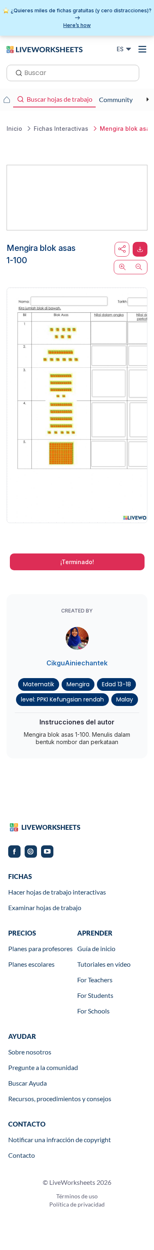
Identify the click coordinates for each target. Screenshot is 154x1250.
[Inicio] (45, 49)
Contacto (21, 1155)
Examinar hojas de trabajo (44, 907)
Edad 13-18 (116, 684)
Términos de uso (77, 1196)
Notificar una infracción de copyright (59, 1139)
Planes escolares (31, 964)
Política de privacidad (77, 1204)
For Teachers (95, 980)
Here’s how (77, 25)
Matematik (38, 684)
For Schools (93, 1011)
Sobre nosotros (29, 1052)
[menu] (142, 49)
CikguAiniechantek (77, 663)
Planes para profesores (40, 948)
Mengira (78, 684)
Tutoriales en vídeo (104, 964)
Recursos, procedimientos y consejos (59, 1098)
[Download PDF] (140, 249)
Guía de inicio (96, 948)
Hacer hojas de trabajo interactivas (57, 892)
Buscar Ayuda (27, 1083)
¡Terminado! (77, 561)
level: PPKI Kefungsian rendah (62, 699)
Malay (124, 699)
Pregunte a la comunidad (43, 1067)
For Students (95, 995)
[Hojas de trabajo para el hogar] (6, 99)
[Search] (16, 72)
